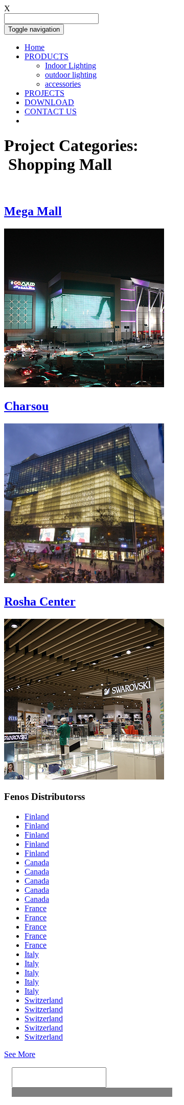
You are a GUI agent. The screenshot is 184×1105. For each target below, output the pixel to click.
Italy (32, 954)
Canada (37, 862)
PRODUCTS (46, 56)
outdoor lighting (71, 74)
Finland (37, 816)
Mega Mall (33, 211)
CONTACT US (51, 111)
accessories (63, 84)
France (36, 908)
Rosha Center (40, 601)
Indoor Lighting (70, 65)
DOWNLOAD (49, 102)
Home (34, 47)
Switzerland (44, 1000)
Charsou (26, 406)
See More (19, 1054)
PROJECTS (44, 93)
